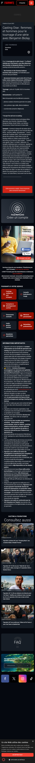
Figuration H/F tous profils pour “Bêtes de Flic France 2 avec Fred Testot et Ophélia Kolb (17, 623)
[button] (17, 760)
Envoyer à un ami (24, 258)
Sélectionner (11, 665)
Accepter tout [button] (17, 755)
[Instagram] (23, 679)
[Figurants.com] (9, 3)
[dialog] (17, 751)
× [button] (33, 741)
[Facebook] (5, 679)
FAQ (17, 642)
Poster (28, 253)
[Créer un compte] (17, 211)
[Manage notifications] (3, 759)
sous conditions (17, 273)
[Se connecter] (31, 2)
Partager (27, 249)
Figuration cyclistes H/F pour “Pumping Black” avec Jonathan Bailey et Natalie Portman (16, 541)
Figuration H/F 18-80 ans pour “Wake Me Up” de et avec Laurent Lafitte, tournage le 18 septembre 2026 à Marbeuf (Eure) (17, 568)
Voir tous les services (22, 269)
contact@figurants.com (25, 389)
